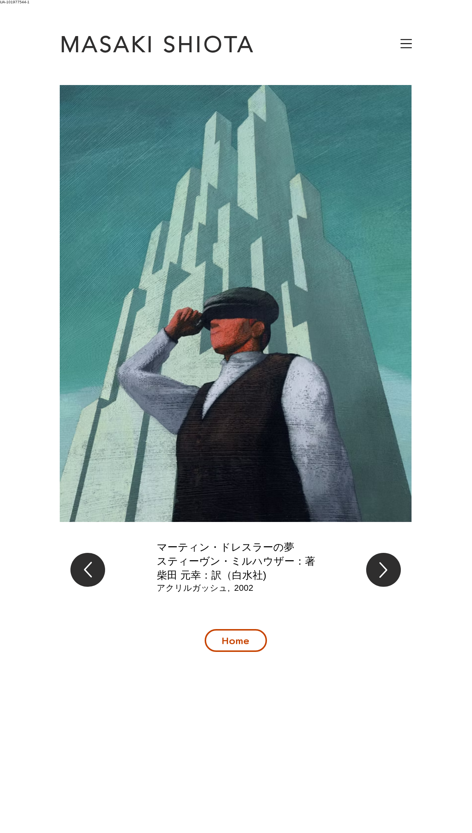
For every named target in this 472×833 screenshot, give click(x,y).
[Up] (87, 570)
